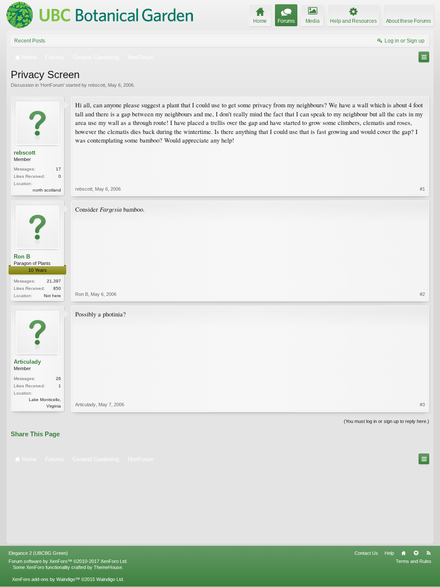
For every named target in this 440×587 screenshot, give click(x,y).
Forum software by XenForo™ (68, 561)
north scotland (47, 190)
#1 (422, 189)
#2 (422, 294)
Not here (52, 295)
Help (389, 553)
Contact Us (366, 553)
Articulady (27, 362)
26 (58, 378)
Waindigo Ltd (109, 579)
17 (58, 169)
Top (416, 553)
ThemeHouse (108, 567)
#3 (422, 404)
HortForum (52, 85)
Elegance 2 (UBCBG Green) (38, 553)
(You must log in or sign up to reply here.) (386, 421)
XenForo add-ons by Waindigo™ (46, 579)
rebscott (96, 85)
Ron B (22, 256)
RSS (428, 553)
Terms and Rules (413, 561)
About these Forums (408, 21)
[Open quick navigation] (424, 57)
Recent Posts (29, 41)
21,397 (54, 281)
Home (403, 553)
